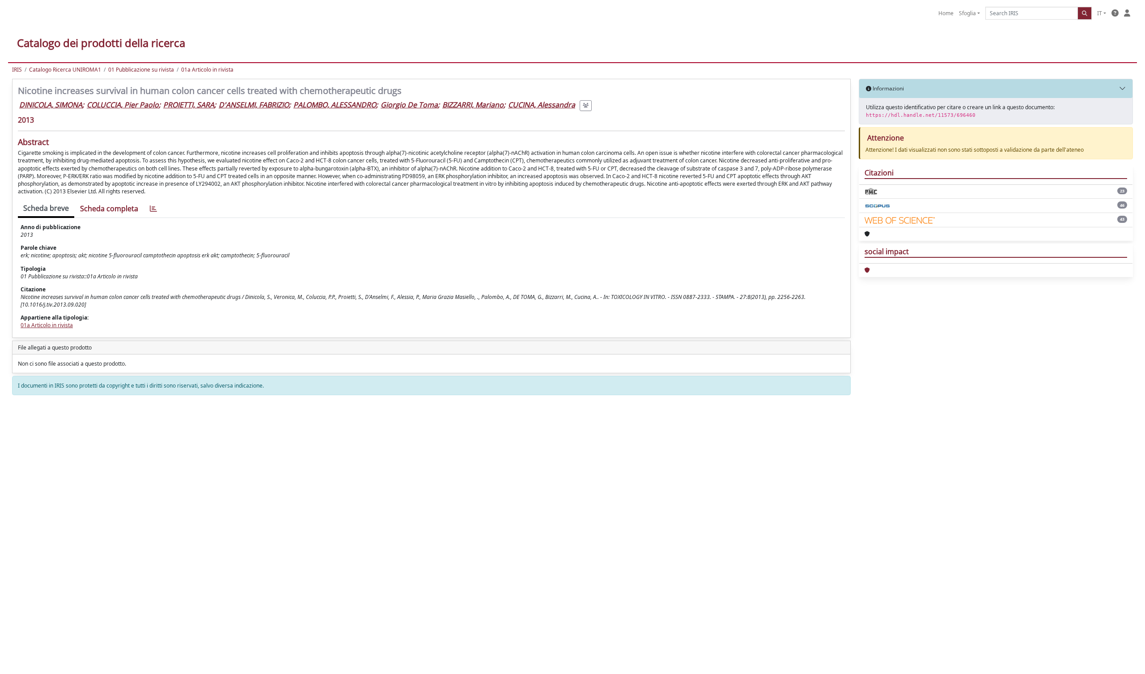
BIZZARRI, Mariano (473, 105)
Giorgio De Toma (409, 105)
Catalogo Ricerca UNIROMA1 (65, 69)
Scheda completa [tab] (109, 208)
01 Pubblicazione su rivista (141, 69)
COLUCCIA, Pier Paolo (123, 105)
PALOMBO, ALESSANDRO (334, 105)
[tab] (153, 208)
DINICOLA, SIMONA (50, 105)
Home (946, 13)
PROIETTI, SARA (188, 105)
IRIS (17, 69)
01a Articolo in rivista (207, 69)
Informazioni (887, 88)
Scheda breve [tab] (46, 208)
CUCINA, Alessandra (541, 105)
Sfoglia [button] (967, 13)
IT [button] (1099, 13)
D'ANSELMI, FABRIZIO (254, 105)
